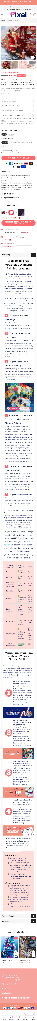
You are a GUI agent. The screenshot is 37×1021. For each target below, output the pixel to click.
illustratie (23, 185)
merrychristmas (12, 187)
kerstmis (4, 187)
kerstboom (30, 185)
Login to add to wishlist (11, 198)
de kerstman (29, 183)
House (18, 185)
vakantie (13, 190)
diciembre (4, 185)
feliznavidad (12, 185)
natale (19, 187)
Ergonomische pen (9, 243)
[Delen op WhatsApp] (13, 194)
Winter (18, 190)
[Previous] (2, 43)
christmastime (20, 183)
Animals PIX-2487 (24, 960)
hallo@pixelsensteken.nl (21, 7)
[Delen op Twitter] (5, 194)
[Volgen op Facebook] (2, 988)
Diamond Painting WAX (11, 237)
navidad (24, 187)
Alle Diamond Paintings (17, 175)
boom (7, 183)
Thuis (8, 190)
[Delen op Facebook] (2, 194)
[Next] (34, 43)
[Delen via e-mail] (10, 194)
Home (3, 20)
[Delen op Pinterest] (7, 194)
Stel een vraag (6, 171)
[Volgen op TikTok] (9, 988)
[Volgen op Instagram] (6, 988)
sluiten (35, 2)
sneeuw (3, 190)
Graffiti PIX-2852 (6, 960)
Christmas (12, 183)
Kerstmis (16, 178)
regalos (29, 187)
